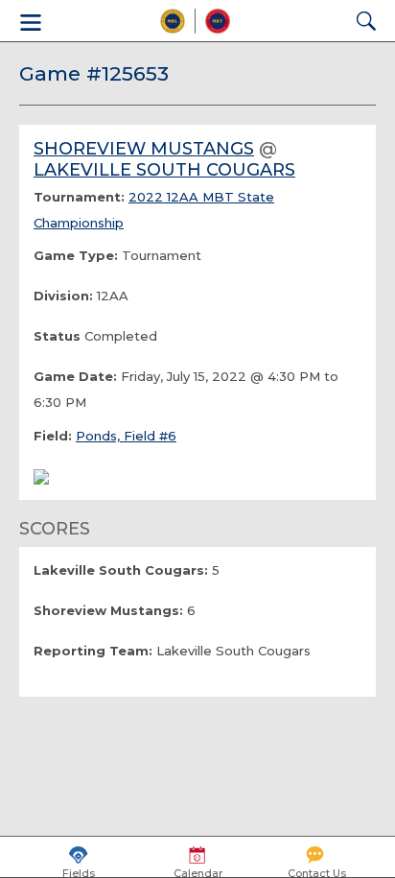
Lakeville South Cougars (164, 169)
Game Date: (75, 376)
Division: (63, 295)
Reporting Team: (93, 650)
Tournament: (79, 196)
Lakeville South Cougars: (121, 570)
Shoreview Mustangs (144, 148)
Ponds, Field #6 (126, 435)
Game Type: (76, 255)
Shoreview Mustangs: (108, 610)
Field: (53, 435)
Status (57, 336)
